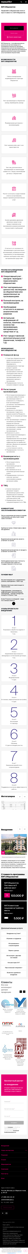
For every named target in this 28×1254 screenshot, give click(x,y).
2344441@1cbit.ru (7, 1200)
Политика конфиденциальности (12, 1231)
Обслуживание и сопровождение (13, 944)
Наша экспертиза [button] (7, 1150)
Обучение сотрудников (13, 938)
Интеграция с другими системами (14, 956)
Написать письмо (7, 1207)
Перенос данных (13, 950)
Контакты (4, 1174)
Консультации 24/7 (14, 962)
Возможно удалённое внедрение (14, 973)
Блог (3, 1178)
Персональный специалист (13, 967)
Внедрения (5, 1146)
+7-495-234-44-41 (7, 1197)
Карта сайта (6, 1224)
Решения (4, 1155)
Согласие (10, 1127)
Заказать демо (14, 33)
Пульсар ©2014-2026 (8, 1222)
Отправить (14, 1122)
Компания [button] (4, 1169)
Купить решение (14, 28)
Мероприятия (6, 1164)
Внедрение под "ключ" (14, 933)
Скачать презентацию (15, 37)
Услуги (3, 1159)
